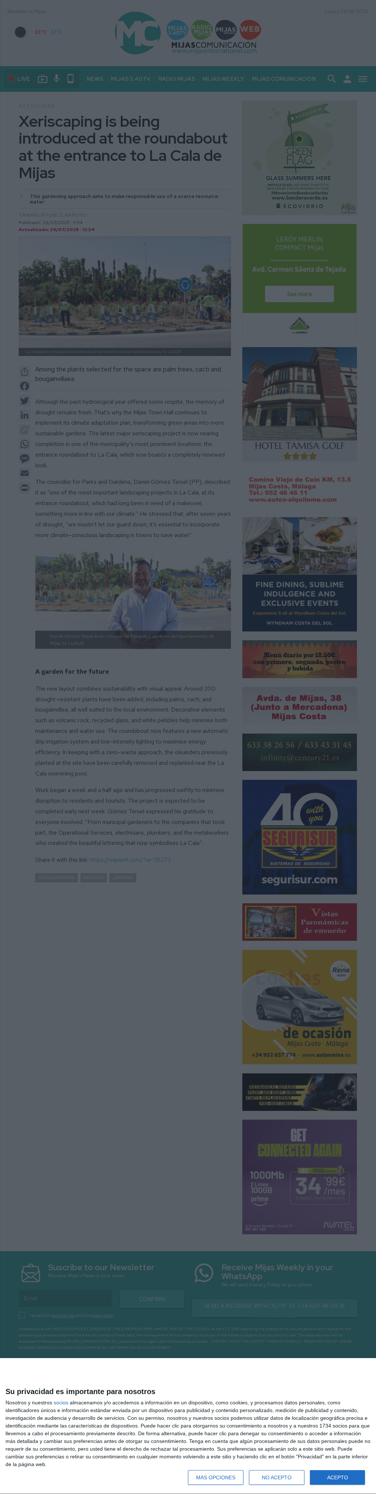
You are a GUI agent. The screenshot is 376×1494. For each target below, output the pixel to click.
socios (61, 1402)
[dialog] (188, 1426)
